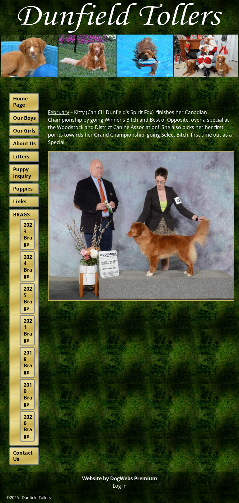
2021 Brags (28, 330)
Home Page (20, 101)
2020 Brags (28, 426)
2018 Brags (28, 362)
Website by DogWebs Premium (119, 478)
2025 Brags (28, 298)
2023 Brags (28, 234)
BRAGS (21, 214)
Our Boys (24, 117)
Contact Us (23, 455)
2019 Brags (28, 394)
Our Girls (24, 130)
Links (19, 201)
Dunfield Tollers (36, 497)
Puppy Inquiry (22, 172)
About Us (24, 143)
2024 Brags (28, 266)
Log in (120, 485)
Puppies (23, 188)
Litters (21, 156)
